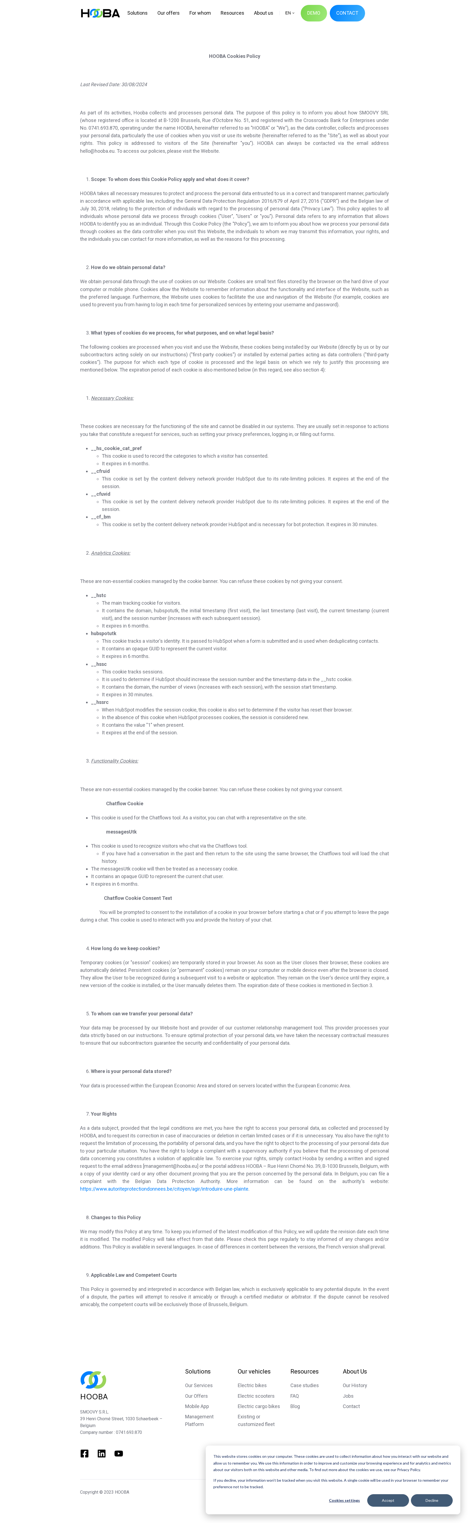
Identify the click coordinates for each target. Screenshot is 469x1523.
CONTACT (347, 13)
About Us (355, 1371)
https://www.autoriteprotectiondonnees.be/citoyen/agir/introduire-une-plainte (164, 1189)
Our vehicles (254, 1371)
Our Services (199, 1385)
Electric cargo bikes (259, 1406)
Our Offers (196, 1396)
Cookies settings (344, 1500)
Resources (304, 1371)
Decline (432, 1500)
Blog (295, 1406)
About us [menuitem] (263, 13)
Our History (355, 1385)
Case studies (304, 1385)
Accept (388, 1500)
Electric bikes (252, 1385)
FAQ (294, 1396)
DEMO (313, 13)
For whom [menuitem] (200, 13)
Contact (351, 1406)
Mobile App (197, 1406)
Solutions (198, 1371)
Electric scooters (256, 1396)
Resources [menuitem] (232, 13)
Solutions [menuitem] (137, 13)
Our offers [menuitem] (168, 13)
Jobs (348, 1396)
